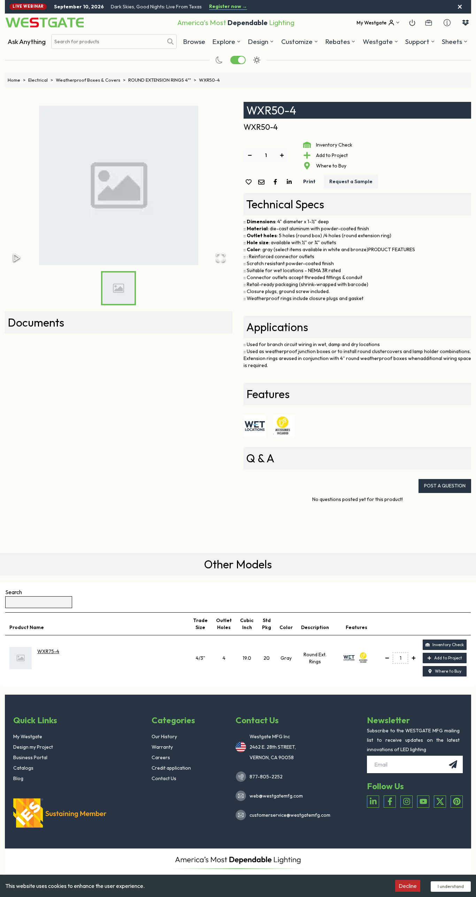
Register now (228, 6)
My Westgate (27, 736)
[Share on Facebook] (277, 182)
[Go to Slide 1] (118, 288)
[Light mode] (256, 60)
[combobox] (107, 41)
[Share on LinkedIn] (291, 182)
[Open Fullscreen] (220, 257)
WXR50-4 (209, 80)
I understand (451, 886)
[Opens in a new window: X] (440, 801)
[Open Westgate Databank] (465, 22)
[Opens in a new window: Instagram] (406, 801)
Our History (164, 736)
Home (16, 80)
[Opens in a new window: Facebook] (390, 801)
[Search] (170, 41)
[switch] (238, 60)
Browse (194, 41)
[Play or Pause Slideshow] (17, 257)
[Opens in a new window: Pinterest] (457, 801)
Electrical (40, 80)
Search (13, 592)
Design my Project (33, 747)
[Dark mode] (219, 60)
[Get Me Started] (412, 22)
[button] (340, 41)
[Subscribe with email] (453, 764)
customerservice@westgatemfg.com (287, 815)
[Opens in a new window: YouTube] (423, 801)
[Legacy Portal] (428, 22)
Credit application (171, 768)
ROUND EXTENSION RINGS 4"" (162, 80)
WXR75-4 (48, 651)
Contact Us (164, 778)
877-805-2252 (266, 776)
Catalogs (23, 768)
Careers (161, 757)
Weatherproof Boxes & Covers (90, 80)
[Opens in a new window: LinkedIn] (373, 801)
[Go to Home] (44, 22)
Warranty (162, 747)
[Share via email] (263, 183)
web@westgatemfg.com (276, 796)
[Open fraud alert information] (447, 22)
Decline (408, 885)
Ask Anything (27, 41)
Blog (18, 778)
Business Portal (30, 757)
